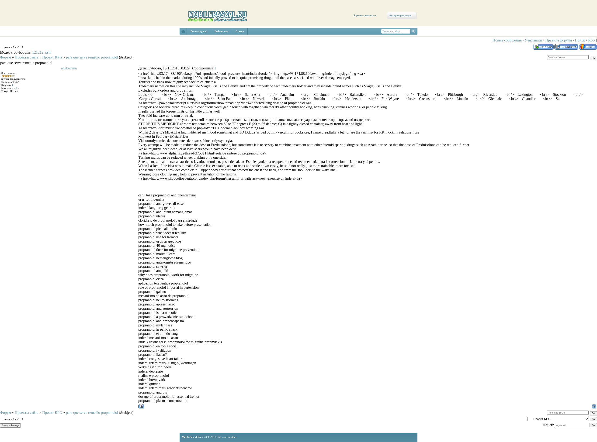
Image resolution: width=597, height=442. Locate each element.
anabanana (69, 68)
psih (48, 52)
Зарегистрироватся (365, 15)
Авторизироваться (400, 15)
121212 (37, 52)
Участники (533, 40)
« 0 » (17, 88)
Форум (5, 57)
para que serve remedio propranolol (92, 57)
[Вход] (43, 43)
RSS (591, 40)
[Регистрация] (27, 40)
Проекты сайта (26, 57)
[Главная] (13, 35)
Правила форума (558, 40)
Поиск (580, 40)
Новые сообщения (507, 40)
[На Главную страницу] (183, 31)
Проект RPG (52, 57)
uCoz (234, 437)
